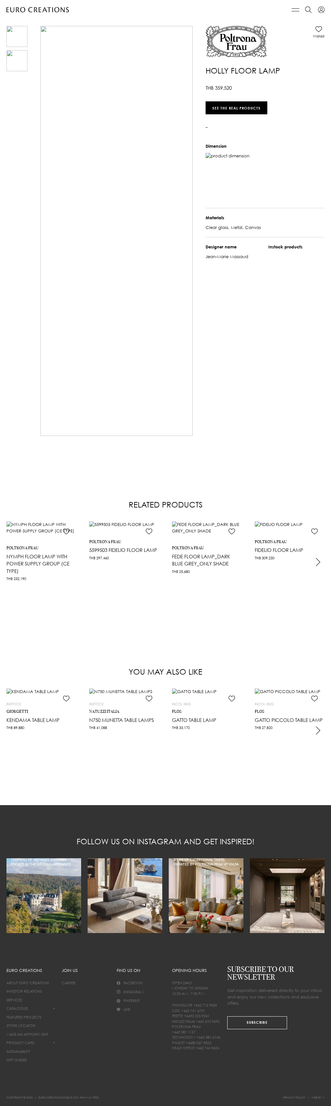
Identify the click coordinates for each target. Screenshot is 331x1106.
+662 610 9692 (207, 1021)
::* (323, 1097)
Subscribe (257, 1022)
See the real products (236, 108)
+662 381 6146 (208, 1037)
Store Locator (20, 1025)
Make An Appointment (27, 1034)
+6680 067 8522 (198, 1043)
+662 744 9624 (207, 1048)
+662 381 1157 (184, 1032)
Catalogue (17, 1008)
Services (14, 1000)
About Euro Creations (27, 983)
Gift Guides (16, 1060)
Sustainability (18, 1051)
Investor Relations (24, 991)
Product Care (20, 1043)
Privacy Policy (294, 1097)
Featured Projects (23, 1017)
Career (69, 983)
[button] (319, 32)
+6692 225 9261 (196, 1016)
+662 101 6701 (193, 1011)
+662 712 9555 (205, 1005)
